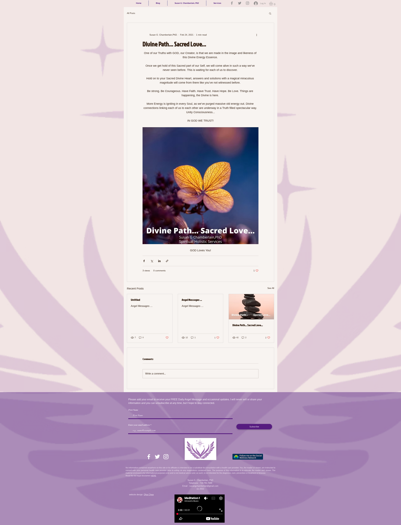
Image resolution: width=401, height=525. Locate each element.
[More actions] (256, 35)
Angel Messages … (192, 300)
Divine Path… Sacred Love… (247, 325)
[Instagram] (247, 3)
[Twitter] (239, 3)
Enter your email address (139, 425)
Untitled (135, 300)
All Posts (131, 13)
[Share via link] (167, 260)
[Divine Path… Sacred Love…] (251, 306)
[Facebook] (232, 3)
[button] (273, 3)
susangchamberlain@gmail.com (203, 486)
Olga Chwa (149, 494)
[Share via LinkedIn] (159, 260)
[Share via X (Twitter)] (151, 260)
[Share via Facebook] (144, 260)
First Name (133, 410)
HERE (153, 476)
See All (270, 288)
